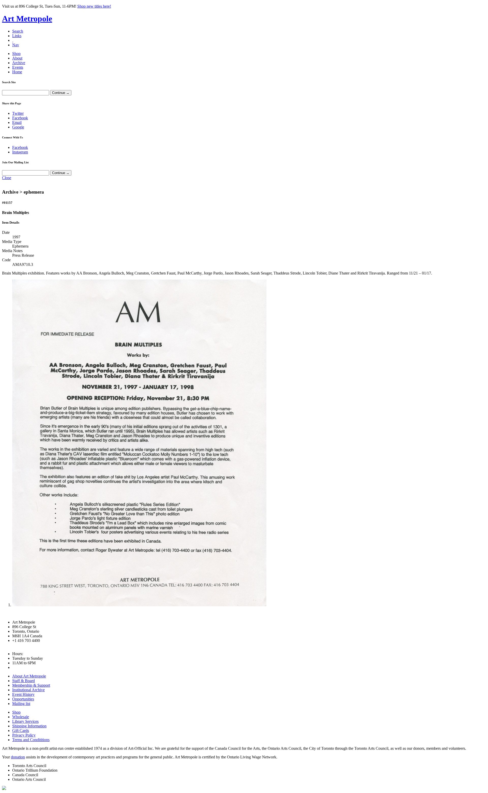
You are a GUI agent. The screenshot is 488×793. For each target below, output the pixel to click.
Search (17, 31)
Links (16, 36)
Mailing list (21, 703)
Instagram (20, 152)
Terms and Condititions (31, 740)
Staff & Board (23, 681)
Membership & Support (31, 685)
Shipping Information (29, 726)
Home (17, 72)
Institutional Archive (28, 690)
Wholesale (20, 717)
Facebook (20, 118)
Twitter (18, 113)
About (17, 58)
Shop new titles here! (94, 6)
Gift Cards (20, 730)
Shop (16, 53)
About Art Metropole (29, 676)
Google (18, 127)
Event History (23, 694)
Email (17, 122)
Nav (15, 45)
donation (18, 757)
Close (6, 178)
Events (17, 67)
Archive (18, 63)
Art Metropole (27, 18)
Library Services (25, 721)
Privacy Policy (24, 735)
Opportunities (23, 699)
